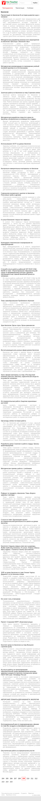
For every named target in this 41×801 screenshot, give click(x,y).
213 (3, 782)
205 (7, 778)
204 (3, 778)
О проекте (24, 793)
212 (36, 778)
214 (7, 782)
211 (32, 778)
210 (28, 778)
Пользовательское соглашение (10, 793)
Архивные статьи (11, 795)
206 (11, 778)
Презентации (20, 8)
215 (11, 782)
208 (19, 778)
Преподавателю (7, 8)
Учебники (30, 8)
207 (15, 778)
